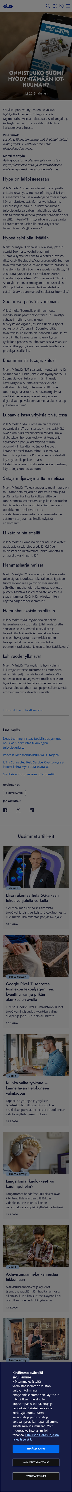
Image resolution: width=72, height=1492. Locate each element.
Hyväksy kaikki (36, 1448)
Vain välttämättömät (36, 1462)
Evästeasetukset (36, 1476)
